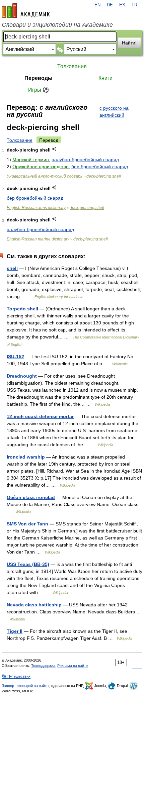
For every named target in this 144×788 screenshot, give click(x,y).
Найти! (129, 42)
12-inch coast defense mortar (40, 416)
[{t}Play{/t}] (54, 149)
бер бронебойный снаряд (99, 166)
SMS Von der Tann (27, 523)
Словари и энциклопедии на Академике (57, 24)
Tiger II (14, 631)
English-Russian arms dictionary (36, 207)
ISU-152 (15, 356)
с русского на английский (114, 111)
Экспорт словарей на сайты (25, 686)
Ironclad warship (26, 457)
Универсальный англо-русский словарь (44, 176)
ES (122, 5)
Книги (105, 78)
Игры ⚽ (38, 90)
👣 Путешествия (16, 676)
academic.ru (26, 10)
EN (97, 5)
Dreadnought (22, 376)
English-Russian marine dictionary (38, 239)
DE (110, 5)
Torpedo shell (22, 308)
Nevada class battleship (34, 604)
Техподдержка (43, 666)
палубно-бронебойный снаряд (85, 159)
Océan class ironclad (31, 497)
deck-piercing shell (103, 176)
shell (12, 268)
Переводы (38, 78)
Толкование (19, 140)
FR (134, 5)
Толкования (72, 66)
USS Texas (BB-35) (28, 564)
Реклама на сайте (72, 666)
